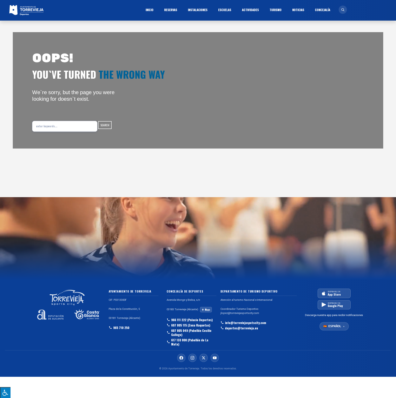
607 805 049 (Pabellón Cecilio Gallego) (191, 332)
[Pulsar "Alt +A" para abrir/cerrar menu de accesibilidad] (5, 392)
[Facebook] (181, 358)
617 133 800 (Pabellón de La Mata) (189, 342)
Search (104, 125)
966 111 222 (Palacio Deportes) (192, 320)
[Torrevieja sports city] (52, 10)
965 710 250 (121, 327)
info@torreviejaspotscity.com (245, 323)
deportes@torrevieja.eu (241, 328)
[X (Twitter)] (203, 358)
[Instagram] (192, 358)
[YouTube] (215, 358)
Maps (207, 309)
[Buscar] (343, 10)
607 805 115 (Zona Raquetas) (190, 325)
